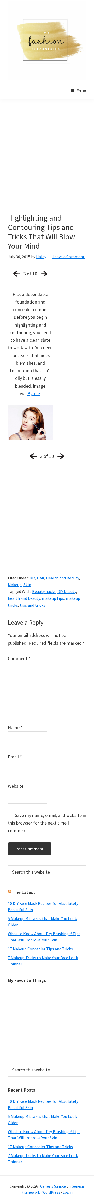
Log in (68, 1192)
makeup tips (53, 598)
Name (15, 728)
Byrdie (33, 393)
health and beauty (24, 598)
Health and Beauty (62, 577)
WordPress (51, 1192)
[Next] (44, 274)
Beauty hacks (44, 591)
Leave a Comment (68, 256)
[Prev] (17, 274)
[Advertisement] (47, 164)
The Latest (24, 892)
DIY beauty (66, 591)
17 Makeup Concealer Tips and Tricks (40, 948)
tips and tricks (32, 605)
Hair (40, 577)
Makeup (15, 584)
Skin (27, 584)
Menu (81, 90)
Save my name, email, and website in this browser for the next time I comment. (47, 823)
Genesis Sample (53, 1186)
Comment (19, 658)
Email (15, 757)
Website (16, 786)
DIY (32, 577)
